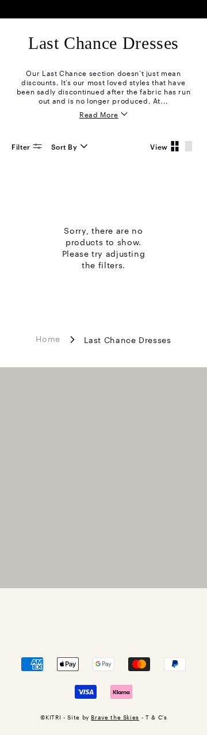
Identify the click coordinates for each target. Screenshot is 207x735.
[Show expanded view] (188, 146)
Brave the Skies (115, 717)
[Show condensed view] (175, 146)
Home (48, 338)
